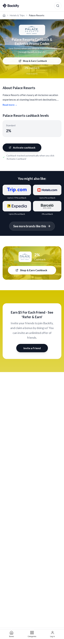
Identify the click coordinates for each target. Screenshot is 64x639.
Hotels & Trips (17, 15)
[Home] (4, 15)
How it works (32, 73)
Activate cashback (24, 147)
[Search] (57, 5)
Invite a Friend (32, 348)
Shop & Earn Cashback (35, 60)
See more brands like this (29, 226)
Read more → (10, 104)
